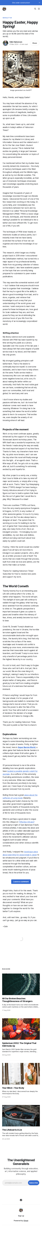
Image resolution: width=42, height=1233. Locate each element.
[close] (39, 2)
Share (34, 43)
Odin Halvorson (15, 42)
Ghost (25, 1221)
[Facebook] (21, 1200)
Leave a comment (21, 882)
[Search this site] (35, 9)
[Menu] (39, 9)
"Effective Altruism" (27, 822)
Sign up (21, 1216)
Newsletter (7, 18)
